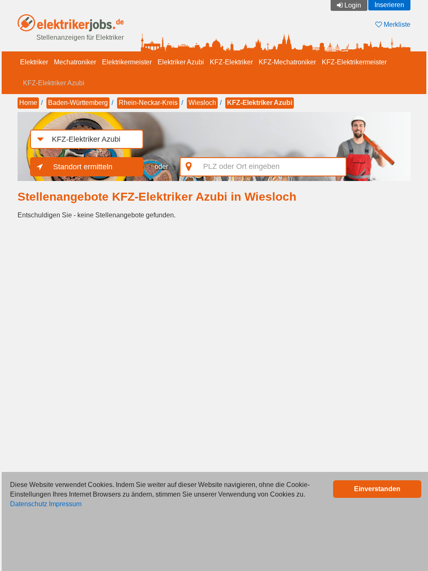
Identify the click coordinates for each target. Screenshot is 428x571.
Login (352, 5)
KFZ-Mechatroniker (287, 62)
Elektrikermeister (127, 62)
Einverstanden (377, 488)
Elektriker (34, 62)
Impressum (65, 503)
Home (28, 102)
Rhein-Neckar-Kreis (148, 102)
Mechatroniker (75, 62)
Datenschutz (28, 503)
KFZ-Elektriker (231, 62)
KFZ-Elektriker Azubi (53, 83)
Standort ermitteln (82, 167)
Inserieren (389, 4)
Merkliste (396, 24)
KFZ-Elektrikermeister (354, 62)
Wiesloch (202, 102)
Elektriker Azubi (181, 62)
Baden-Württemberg (78, 102)
